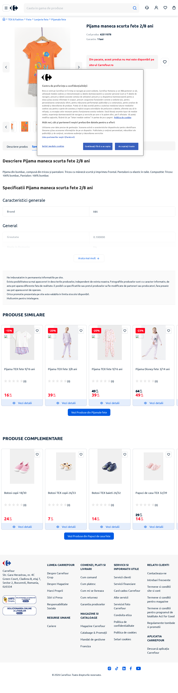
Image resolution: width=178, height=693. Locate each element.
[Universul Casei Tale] (15, 8)
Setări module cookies (53, 146)
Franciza (85, 646)
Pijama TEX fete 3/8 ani (62, 369)
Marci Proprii (55, 590)
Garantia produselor (92, 604)
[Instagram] (109, 669)
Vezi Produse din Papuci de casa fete (89, 536)
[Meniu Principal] (6, 8)
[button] (174, 8)
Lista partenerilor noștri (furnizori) (58, 137)
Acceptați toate (127, 146)
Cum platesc (88, 583)
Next (79, 67)
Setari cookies (122, 639)
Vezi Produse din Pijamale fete (89, 412)
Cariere (51, 626)
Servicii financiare (125, 583)
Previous (6, 67)
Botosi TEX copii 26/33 (62, 492)
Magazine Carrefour (92, 626)
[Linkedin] (124, 669)
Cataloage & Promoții (93, 632)
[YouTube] (138, 669)
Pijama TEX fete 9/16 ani (19, 369)
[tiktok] (116, 669)
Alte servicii (121, 597)
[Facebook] (131, 669)
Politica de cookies (125, 632)
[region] (90, 112)
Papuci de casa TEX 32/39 (151, 492)
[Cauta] (134, 8)
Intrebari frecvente (159, 580)
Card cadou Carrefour (127, 590)
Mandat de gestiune (92, 639)
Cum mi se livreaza (92, 590)
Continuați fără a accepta (98, 146)
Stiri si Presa (54, 597)
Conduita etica (123, 615)
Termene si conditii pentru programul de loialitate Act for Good (161, 612)
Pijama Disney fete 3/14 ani (153, 369)
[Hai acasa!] (4, 19)
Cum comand (88, 577)
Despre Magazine (58, 583)
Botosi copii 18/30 (15, 492)
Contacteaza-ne (157, 573)
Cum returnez (89, 597)
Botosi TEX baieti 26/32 (106, 492)
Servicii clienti (122, 577)
